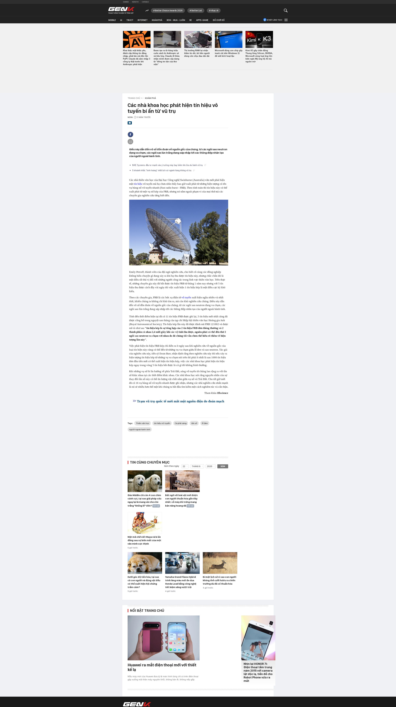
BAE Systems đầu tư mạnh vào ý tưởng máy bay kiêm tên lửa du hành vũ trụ (167, 165)
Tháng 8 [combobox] (196, 466)
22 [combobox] (184, 466)
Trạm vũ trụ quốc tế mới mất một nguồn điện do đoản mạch (180, 401)
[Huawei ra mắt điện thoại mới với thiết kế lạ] (164, 637)
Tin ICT (129, 20)
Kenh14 (135, 2)
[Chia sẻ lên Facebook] (130, 134)
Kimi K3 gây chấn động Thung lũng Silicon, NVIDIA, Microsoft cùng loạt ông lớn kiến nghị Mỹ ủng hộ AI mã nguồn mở (259, 56)
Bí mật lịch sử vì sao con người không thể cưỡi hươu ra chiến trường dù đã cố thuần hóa (219, 580)
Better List (197, 10)
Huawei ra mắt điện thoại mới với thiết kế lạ (162, 667)
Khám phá (157, 20)
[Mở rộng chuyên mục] (286, 19)
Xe (190, 20)
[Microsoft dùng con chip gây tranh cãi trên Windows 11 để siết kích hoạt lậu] (228, 39)
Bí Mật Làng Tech (274, 20)
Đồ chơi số (219, 20)
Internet (143, 20)
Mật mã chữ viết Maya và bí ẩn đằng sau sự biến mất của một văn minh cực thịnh (144, 540)
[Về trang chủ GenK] (121, 10)
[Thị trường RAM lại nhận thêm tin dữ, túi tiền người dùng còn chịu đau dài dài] (198, 39)
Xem (223, 466)
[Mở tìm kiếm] (286, 10)
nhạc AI (214, 10)
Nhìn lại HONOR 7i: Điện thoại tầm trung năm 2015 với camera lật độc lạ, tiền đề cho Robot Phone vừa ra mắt (258, 672)
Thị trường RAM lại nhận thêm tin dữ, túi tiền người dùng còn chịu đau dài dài (197, 53)
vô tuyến (186, 297)
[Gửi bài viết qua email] (130, 124)
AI (121, 20)
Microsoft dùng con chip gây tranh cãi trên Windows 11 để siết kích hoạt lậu (228, 53)
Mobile (112, 20)
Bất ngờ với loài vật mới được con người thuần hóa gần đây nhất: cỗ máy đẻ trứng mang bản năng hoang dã (181, 500)
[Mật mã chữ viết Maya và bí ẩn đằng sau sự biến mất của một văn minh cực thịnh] (145, 523)
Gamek (126, 2)
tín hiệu (138, 183)
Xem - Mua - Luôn (176, 20)
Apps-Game (202, 20)
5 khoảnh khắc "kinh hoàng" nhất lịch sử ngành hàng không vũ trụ (162, 170)
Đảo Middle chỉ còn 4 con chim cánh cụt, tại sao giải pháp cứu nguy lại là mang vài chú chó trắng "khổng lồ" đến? (144, 500)
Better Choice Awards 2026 (169, 10)
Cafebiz (145, 2)
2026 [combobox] (209, 466)
